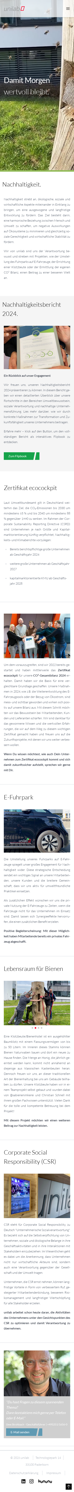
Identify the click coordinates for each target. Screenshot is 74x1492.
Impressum (53, 1473)
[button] (32, 1028)
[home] (14, 8)
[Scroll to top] (69, 1487)
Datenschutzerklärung (23, 1473)
